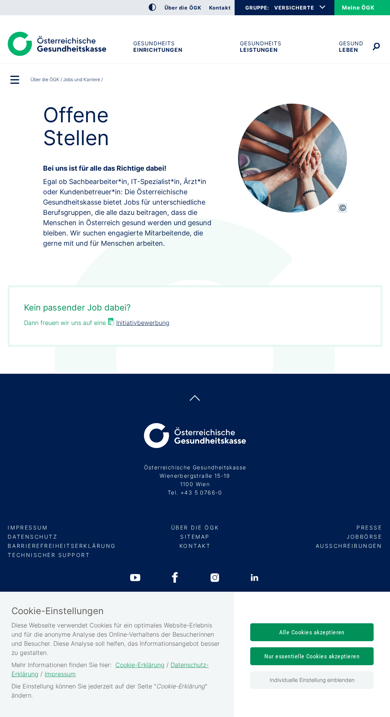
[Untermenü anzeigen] (15, 80)
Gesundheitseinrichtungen (157, 46)
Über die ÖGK (44, 79)
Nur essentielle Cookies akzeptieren (312, 656)
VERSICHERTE (294, 8)
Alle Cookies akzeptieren (312, 632)
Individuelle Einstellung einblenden (312, 680)
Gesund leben (351, 46)
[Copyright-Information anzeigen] (342, 208)
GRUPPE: (257, 8)
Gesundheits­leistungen (260, 46)
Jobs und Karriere (81, 79)
